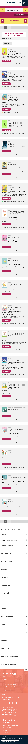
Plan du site (5, 732)
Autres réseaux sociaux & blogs (10, 697)
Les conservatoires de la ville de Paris (10, 740)
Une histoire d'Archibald (8, 314)
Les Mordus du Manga (8, 714)
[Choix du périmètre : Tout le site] (2, 10)
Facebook (4, 692)
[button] (25, 3)
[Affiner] (5, 27)
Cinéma (4, 681)
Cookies (4, 729)
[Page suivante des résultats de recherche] (9, 27)
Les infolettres (6, 699)
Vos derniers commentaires (9, 716)
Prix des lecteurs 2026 (8, 711)
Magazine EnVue (6, 724)
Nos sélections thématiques (9, 709)
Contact (7, 722)
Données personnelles (13, 729)
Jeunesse (4, 683)
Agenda (4, 678)
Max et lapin (5, 102)
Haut (26, 669)
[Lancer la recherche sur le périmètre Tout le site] (25, 10)
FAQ (3, 722)
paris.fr (2, 736)
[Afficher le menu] (2, 2)
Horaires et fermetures (8, 707)
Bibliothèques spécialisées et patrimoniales (11, 738)
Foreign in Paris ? (6, 727)
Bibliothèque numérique (9, 686)
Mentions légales (6, 730)
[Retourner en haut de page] (14, 526)
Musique (4, 679)
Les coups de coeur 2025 (9, 712)
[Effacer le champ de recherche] (22, 10)
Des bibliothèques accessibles (10, 725)
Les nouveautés (6, 706)
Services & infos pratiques (9, 676)
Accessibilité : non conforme (8, 741)
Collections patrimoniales (9, 684)
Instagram (5, 694)
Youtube (4, 696)
